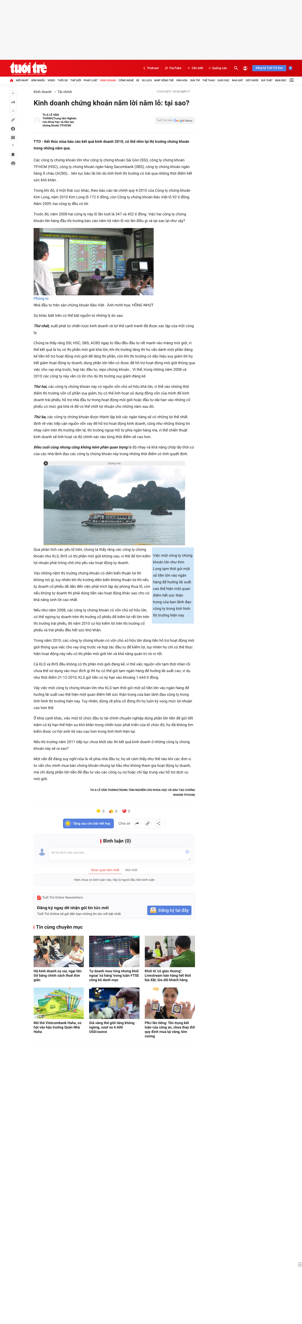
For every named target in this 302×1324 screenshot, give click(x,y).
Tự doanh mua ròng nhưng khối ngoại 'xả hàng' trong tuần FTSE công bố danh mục (114, 975)
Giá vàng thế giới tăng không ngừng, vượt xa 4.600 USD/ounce (111, 1027)
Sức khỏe (252, 80)
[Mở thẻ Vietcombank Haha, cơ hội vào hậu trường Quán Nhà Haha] (59, 1003)
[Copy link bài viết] (147, 823)
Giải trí (195, 80)
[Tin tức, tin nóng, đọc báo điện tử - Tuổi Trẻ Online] (28, 68)
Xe (137, 80)
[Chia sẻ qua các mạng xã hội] (158, 823)
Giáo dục (223, 80)
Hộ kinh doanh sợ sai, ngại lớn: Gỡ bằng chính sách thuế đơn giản (58, 975)
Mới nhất (22, 80)
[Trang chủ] (11, 80)
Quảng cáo (219, 68)
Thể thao (208, 80)
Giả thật (267, 80)
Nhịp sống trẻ (164, 80)
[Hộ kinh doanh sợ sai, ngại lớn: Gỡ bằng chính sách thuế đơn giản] (59, 951)
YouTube (175, 68)
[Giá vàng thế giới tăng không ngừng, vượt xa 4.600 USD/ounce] (114, 1003)
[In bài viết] (13, 163)
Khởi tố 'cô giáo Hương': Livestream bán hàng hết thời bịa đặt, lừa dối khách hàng (168, 975)
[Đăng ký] (169, 910)
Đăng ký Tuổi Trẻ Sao (269, 68)
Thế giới (75, 80)
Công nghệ (126, 80)
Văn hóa (182, 80)
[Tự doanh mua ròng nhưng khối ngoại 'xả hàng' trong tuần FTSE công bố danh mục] (114, 951)
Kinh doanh (108, 80)
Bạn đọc (281, 80)
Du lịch (147, 80)
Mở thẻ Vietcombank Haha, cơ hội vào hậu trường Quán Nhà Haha (57, 1027)
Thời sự (62, 80)
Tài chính (65, 92)
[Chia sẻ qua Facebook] (137, 823)
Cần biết (197, 68)
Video (51, 80)
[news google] (175, 120)
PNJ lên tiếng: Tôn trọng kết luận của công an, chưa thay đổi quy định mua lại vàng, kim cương (170, 1029)
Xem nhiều (38, 80)
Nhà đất (237, 80)
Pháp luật (91, 80)
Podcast (153, 68)
